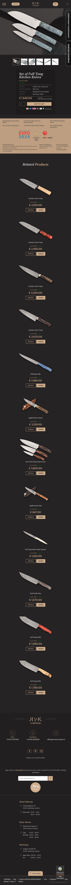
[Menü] (63, 867)
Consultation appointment (30, 879)
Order (40, 210)
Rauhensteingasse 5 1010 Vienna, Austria (30, 827)
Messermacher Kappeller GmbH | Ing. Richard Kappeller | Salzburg (35, 4)
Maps (38, 873)
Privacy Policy (10, 882)
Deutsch (15, 4)
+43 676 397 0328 (61, 149)
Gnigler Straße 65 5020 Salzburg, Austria (31, 850)
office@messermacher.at (56, 739)
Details (31, 210)
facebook (29, 751)
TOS (45, 879)
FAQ (14, 879)
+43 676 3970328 (12, 738)
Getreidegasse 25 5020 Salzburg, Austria (31, 807)
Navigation (4, 4)
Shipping (7, 879)
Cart (68, 4)
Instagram (41, 751)
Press (21, 882)
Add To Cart (39, 104)
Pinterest (35, 751)
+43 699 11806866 (32, 738)
